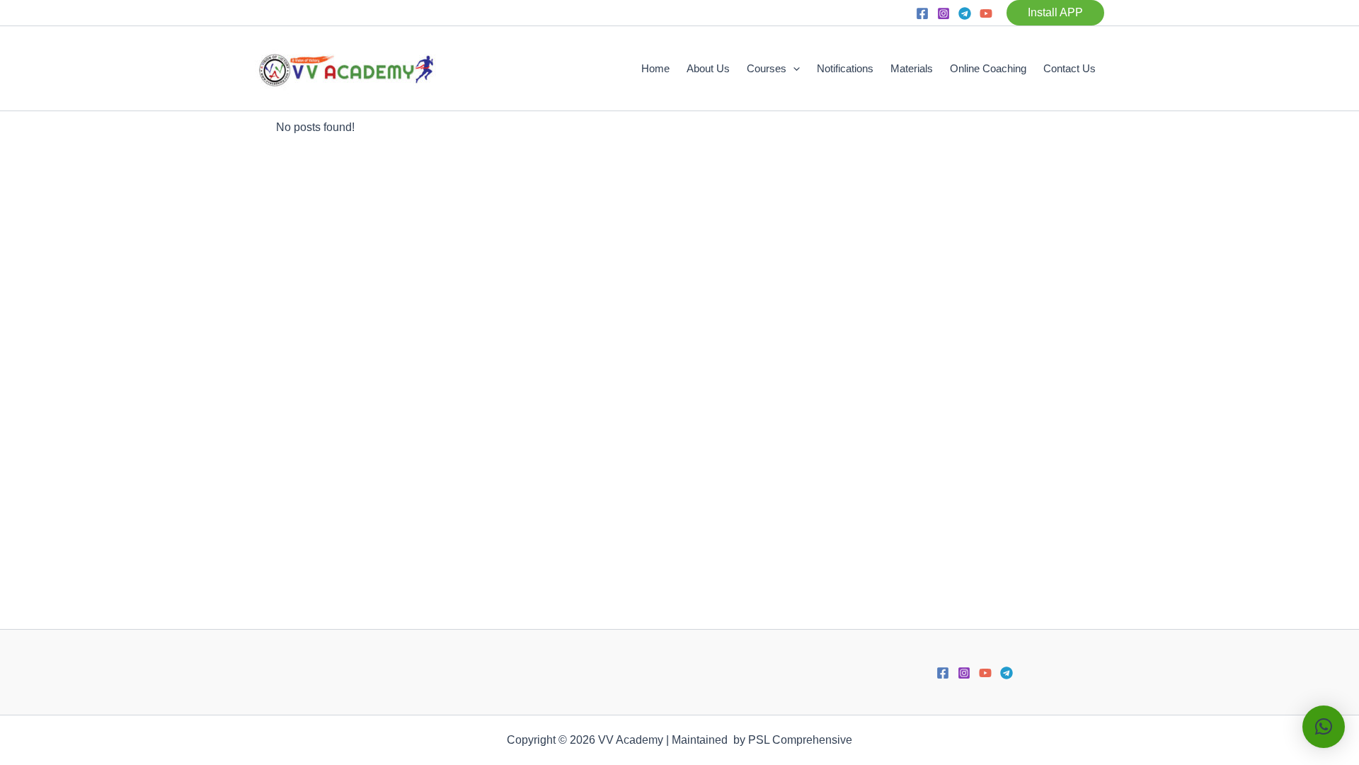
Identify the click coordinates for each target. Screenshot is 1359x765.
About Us (708, 68)
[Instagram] (943, 13)
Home (655, 68)
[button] (1055, 13)
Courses (766, 68)
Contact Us (1069, 68)
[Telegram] (964, 13)
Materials (911, 68)
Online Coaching (988, 68)
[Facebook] (922, 13)
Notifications (845, 68)
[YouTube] (986, 13)
